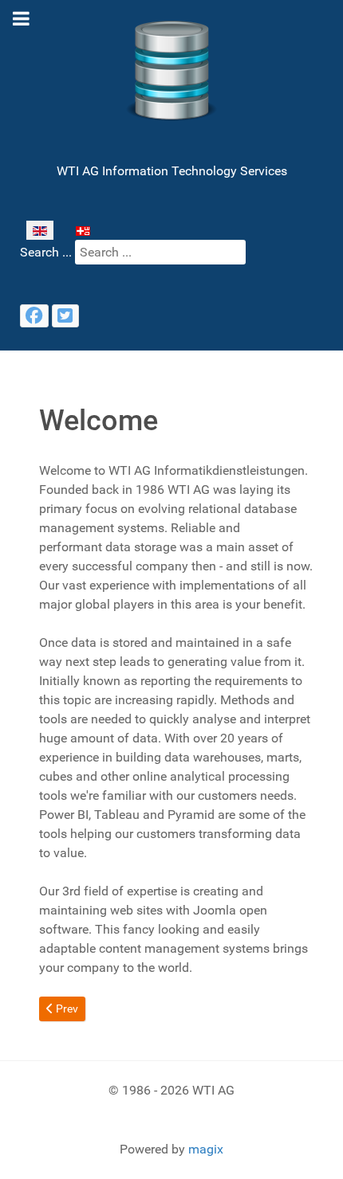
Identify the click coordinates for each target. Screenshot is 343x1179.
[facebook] (34, 315)
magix (205, 1149)
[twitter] (65, 315)
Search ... (46, 252)
